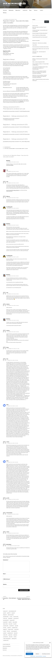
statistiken (10, 633)
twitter (5, 634)
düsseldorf (5, 616)
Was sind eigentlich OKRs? (40, 61)
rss (4, 631)
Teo (7, 170)
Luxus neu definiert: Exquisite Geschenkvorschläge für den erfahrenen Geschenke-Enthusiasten (39, 72)
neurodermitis (12, 148)
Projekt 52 (10, 629)
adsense (5, 611)
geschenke (5, 620)
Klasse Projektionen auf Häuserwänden (39, 35)
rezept (23, 148)
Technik (41, 10)
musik (9, 627)
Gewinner (12, 620)
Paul (33, 63)
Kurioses (35, 10)
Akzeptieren (29, 653)
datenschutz (10, 614)
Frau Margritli (9, 206)
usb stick (5, 636)
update (10, 634)
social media (14, 631)
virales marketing (7, 638)
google (5, 622)
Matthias (15, 19)
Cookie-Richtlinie (32, 656)
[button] (49, 642)
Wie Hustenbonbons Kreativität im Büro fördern (40, 46)
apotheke (6, 148)
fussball (10, 618)
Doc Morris (22, 47)
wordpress (5, 640)
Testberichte (25, 10)
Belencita (34, 75)
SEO (8, 631)
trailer (15, 633)
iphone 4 (5, 623)
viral (15, 636)
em (11, 616)
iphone (15, 622)
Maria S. (33, 71)
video (10, 636)
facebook (15, 616)
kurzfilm (11, 625)
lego (16, 625)
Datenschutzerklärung (39, 656)
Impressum (44, 656)
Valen (33, 79)
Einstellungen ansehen (46, 653)
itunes (10, 623)
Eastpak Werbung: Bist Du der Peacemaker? (39, 37)
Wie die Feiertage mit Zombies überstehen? (39, 33)
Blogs (30, 10)
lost (4, 627)
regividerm (18, 148)
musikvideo (14, 627)
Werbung (4, 12)
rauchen (16, 629)
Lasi (33, 66)
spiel (4, 633)
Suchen (33, 19)
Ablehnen (37, 653)
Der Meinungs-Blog (14, 3)
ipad (10, 622)
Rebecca (8, 196)
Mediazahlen (11, 10)
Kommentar (6, 559)
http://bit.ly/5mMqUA (9, 165)
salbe (26, 148)
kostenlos (5, 625)
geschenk (16, 618)
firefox (5, 618)
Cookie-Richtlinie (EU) (6, 644)
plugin (5, 629)
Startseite (5, 10)
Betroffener (8, 544)
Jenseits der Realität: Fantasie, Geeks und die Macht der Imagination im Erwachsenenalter (40, 68)
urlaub (15, 634)
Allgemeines (17, 10)
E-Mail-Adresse (6, 579)
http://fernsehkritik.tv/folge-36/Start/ (12, 190)
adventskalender (12, 611)
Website (5, 584)
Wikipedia (21, 100)
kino (15, 623)
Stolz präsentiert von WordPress (16, 655)
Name (4, 573)
